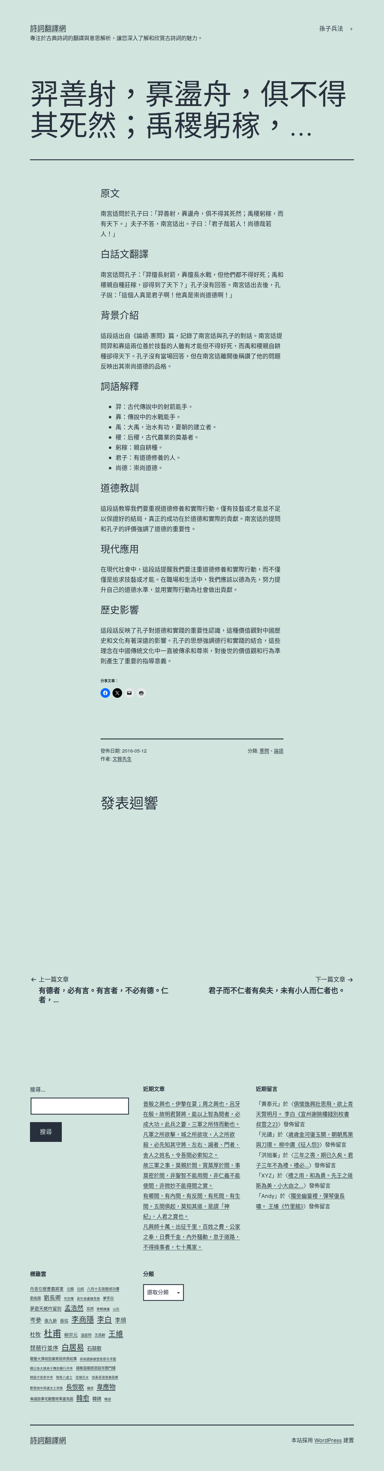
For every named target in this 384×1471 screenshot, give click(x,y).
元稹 (70, 1289)
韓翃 (107, 1399)
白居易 (73, 1347)
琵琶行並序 (44, 1348)
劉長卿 (52, 1297)
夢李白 (108, 1298)
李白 (104, 1319)
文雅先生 (122, 758)
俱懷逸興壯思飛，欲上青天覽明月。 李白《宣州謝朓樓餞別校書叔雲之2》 (304, 1114)
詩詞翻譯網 (48, 28)
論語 (279, 750)
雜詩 (90, 1388)
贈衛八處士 (64, 1377)
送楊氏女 (82, 1377)
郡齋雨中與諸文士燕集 (46, 1388)
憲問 (264, 750)
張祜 (64, 1320)
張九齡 (50, 1320)
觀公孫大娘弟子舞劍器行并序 (51, 1368)
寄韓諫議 (103, 1309)
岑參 (35, 1320)
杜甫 (52, 1333)
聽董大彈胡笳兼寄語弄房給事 (53, 1359)
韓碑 (96, 1399)
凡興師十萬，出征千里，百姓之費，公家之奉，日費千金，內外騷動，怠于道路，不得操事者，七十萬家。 (191, 1237)
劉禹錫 (35, 1298)
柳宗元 (71, 1335)
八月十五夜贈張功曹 (103, 1289)
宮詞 (90, 1309)
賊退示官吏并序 (41, 1377)
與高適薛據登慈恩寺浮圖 (98, 1359)
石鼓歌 (94, 1348)
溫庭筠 (86, 1335)
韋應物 (106, 1387)
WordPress (328, 1440)
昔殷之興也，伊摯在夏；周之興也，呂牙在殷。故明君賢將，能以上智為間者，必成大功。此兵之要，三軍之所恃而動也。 (191, 1114)
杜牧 (35, 1334)
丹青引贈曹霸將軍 (47, 1289)
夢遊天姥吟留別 (46, 1308)
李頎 (120, 1320)
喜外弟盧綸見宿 (88, 1299)
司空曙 (69, 1299)
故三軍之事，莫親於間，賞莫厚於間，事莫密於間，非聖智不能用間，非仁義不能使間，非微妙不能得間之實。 (191, 1175)
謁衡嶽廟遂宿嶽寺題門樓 (96, 1368)
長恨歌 (75, 1387)
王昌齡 (99, 1335)
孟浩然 (73, 1308)
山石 (116, 1309)
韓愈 (82, 1398)
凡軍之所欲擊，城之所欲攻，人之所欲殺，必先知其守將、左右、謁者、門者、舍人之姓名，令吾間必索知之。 (191, 1144)
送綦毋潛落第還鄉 (105, 1377)
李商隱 (82, 1319)
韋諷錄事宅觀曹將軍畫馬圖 (51, 1399)
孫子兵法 (331, 28)
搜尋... (37, 1089)
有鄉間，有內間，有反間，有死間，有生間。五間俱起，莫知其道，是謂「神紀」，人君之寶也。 (191, 1206)
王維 (115, 1333)
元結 (80, 1289)
